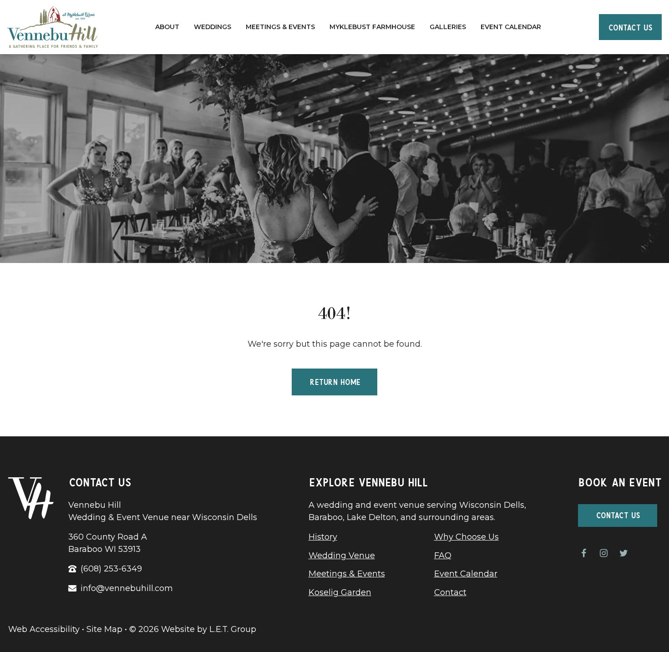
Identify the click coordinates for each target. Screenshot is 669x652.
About (167, 27)
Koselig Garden (340, 592)
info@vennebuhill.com (127, 588)
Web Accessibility (44, 629)
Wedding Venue (342, 556)
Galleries (448, 27)
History (323, 537)
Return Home (334, 381)
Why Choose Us (466, 537)
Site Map (104, 629)
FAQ (442, 556)
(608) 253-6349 (111, 569)
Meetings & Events (280, 27)
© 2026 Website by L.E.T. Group (192, 629)
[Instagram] (603, 553)
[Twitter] (623, 553)
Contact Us (630, 26)
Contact (450, 592)
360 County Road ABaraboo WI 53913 (107, 543)
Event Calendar (511, 27)
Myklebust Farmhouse (372, 27)
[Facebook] (583, 553)
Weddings (212, 27)
